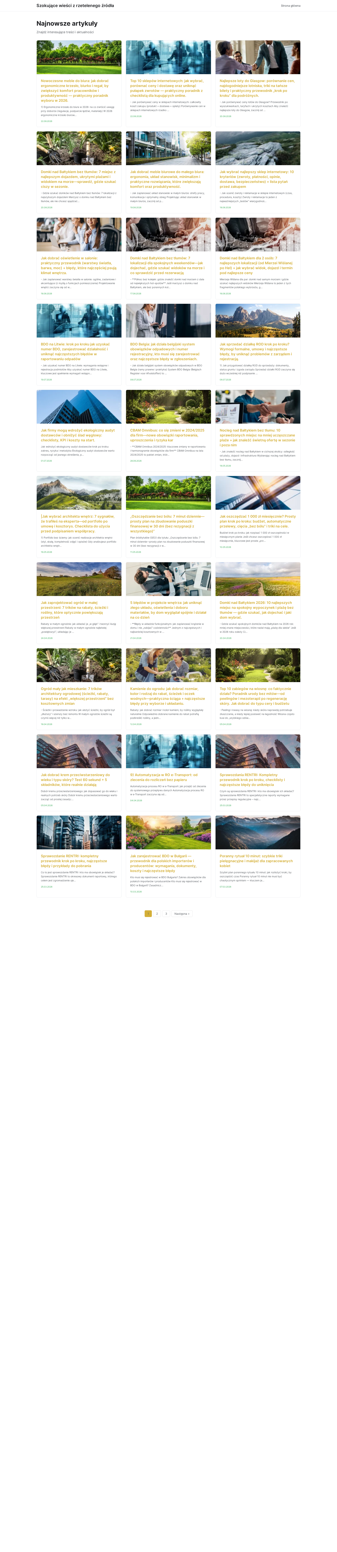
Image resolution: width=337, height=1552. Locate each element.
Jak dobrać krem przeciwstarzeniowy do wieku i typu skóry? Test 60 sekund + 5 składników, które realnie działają (75, 780)
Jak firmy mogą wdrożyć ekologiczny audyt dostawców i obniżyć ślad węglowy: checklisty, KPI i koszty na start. (78, 435)
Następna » (182, 913)
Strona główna (290, 5)
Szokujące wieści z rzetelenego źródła (75, 5)
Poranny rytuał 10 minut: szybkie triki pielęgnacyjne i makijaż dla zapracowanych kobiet (256, 861)
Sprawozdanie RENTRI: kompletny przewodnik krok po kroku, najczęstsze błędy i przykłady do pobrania (74, 861)
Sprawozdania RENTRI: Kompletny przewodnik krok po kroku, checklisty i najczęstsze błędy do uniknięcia (252, 780)
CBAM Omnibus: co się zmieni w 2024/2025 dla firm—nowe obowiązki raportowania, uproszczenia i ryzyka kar (167, 435)
